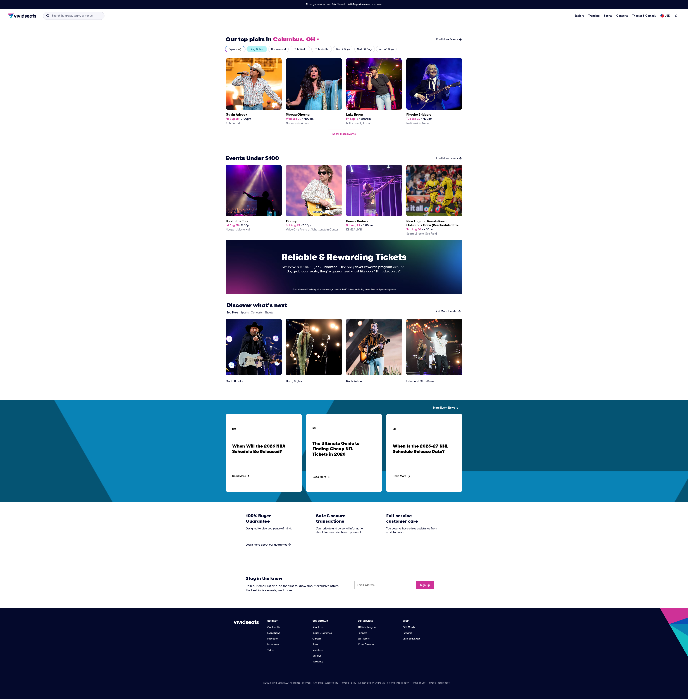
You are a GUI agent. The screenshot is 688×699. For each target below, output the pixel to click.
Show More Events (344, 133)
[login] (676, 16)
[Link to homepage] (23, 16)
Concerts (622, 15)
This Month (322, 49)
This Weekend (278, 49)
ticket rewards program (373, 267)
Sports (608, 15)
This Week (300, 49)
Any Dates (256, 49)
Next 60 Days (386, 49)
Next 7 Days (343, 49)
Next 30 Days (364, 49)
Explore (579, 15)
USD (667, 15)
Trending (593, 15)
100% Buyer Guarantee (358, 4)
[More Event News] (344, 402)
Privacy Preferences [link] (439, 682)
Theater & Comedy (644, 15)
